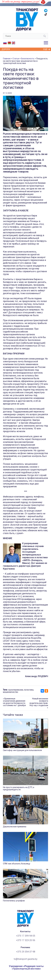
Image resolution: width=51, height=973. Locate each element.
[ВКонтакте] (42, 691)
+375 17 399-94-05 (25, 935)
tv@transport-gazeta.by (25, 959)
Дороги (6, 49)
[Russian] (5, 43)
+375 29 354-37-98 (25, 951)
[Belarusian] (9, 43)
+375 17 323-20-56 (25, 940)
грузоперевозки (15, 690)
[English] (13, 43)
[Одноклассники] (46, 691)
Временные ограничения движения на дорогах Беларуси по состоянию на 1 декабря (14, 701)
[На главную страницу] (25, 926)
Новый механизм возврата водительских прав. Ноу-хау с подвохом (39, 701)
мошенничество (10, 692)
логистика (28, 690)
